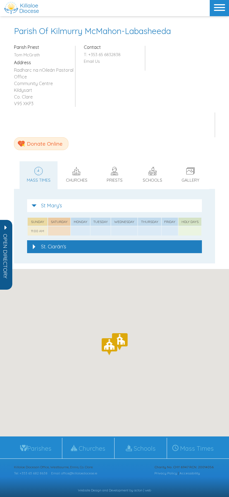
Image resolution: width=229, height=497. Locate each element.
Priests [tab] (115, 180)
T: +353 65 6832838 (102, 54)
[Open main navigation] (219, 8)
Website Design (89, 490)
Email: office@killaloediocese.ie (74, 473)
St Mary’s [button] (51, 205)
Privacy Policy (165, 473)
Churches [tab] (76, 180)
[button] (5, 256)
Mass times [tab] (39, 180)
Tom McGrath (27, 54)
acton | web (142, 490)
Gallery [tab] (190, 180)
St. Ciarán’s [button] (53, 246)
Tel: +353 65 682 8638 (30, 473)
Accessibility (190, 473)
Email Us (92, 61)
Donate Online (45, 143)
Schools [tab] (152, 180)
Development (118, 490)
